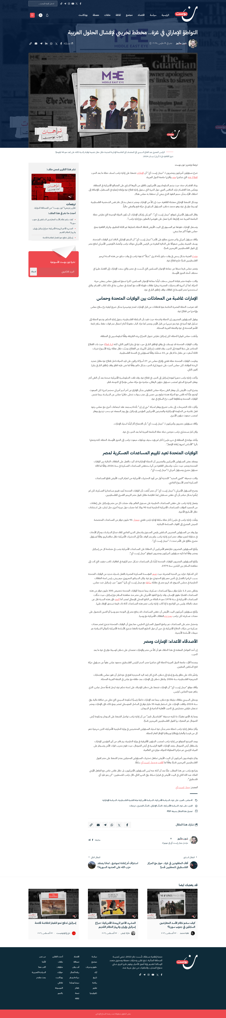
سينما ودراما (74, 982)
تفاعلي (60, 982)
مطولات (60, 967)
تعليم (95, 988)
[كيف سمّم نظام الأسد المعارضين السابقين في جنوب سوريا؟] (172, 904)
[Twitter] (77, 3)
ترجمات (132, 805)
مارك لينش (125, 933)
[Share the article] (61, 43)
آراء (96, 972)
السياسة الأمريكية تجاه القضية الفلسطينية (136, 800)
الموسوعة (59, 988)
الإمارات (140, 173)
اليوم (117, 599)
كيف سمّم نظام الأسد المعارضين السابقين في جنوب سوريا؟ (177, 925)
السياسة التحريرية (39, 972)
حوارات (60, 972)
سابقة (148, 582)
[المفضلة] (32, 15)
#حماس (188, 800)
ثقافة (118, 15)
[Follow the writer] (171, 838)
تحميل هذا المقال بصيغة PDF (179, 811)
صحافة (76, 961)
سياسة (153, 15)
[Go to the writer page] (194, 840)
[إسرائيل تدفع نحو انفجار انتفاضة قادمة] (53, 904)
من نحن (42, 956)
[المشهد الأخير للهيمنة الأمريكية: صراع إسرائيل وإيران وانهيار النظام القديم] (113, 904)
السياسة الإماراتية (109, 800)
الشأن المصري (143, 805)
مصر (174, 177)
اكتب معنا (42, 967)
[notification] (47, 15)
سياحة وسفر (74, 977)
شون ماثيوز (181, 43)
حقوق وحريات (91, 967)
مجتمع (129, 15)
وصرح (195, 256)
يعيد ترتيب (168, 616)
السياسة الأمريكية (162, 800)
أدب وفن (75, 967)
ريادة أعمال (74, 972)
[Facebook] (80, 3)
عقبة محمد (184, 933)
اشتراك (33, 271)
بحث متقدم (41, 977)
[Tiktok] (61, 3)
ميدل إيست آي (183, 787)
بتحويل (136, 520)
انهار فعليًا (109, 344)
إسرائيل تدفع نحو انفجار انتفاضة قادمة (58, 237)
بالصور (60, 993)
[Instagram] (69, 3)
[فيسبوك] (92, 840)
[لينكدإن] (89, 840)
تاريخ (95, 977)
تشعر (154, 574)
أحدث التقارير (57, 956)
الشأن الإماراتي (156, 805)
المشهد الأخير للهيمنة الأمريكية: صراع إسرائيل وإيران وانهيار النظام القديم (115, 925)
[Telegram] (65, 3)
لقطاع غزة (193, 177)
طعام (77, 988)
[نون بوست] (186, 15)
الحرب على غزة (177, 800)
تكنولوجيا (93, 993)
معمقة (96, 15)
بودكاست (83, 15)
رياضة (94, 982)
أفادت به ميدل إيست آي (152, 762)
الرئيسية (165, 15)
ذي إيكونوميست (63, 933)
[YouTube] (73, 3)
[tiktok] (140, 975)
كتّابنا (44, 961)
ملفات (107, 15)
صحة (77, 993)
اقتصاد (141, 15)
